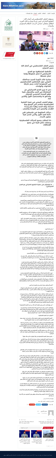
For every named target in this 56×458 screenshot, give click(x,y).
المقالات (44, 13)
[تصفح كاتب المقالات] (53, 29)
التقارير (39, 13)
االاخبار (49, 13)
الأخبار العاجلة (39, 430)
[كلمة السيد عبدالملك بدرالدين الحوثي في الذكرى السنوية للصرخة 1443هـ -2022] (36, 434)
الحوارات (35, 13)
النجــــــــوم (6, 455)
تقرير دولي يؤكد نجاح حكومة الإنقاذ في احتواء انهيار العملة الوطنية (46, 422)
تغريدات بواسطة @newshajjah (8, 58)
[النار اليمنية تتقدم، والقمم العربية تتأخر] (48, 434)
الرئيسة (53, 13)
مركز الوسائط (29, 13)
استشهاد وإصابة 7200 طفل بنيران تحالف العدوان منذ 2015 (26, 422)
